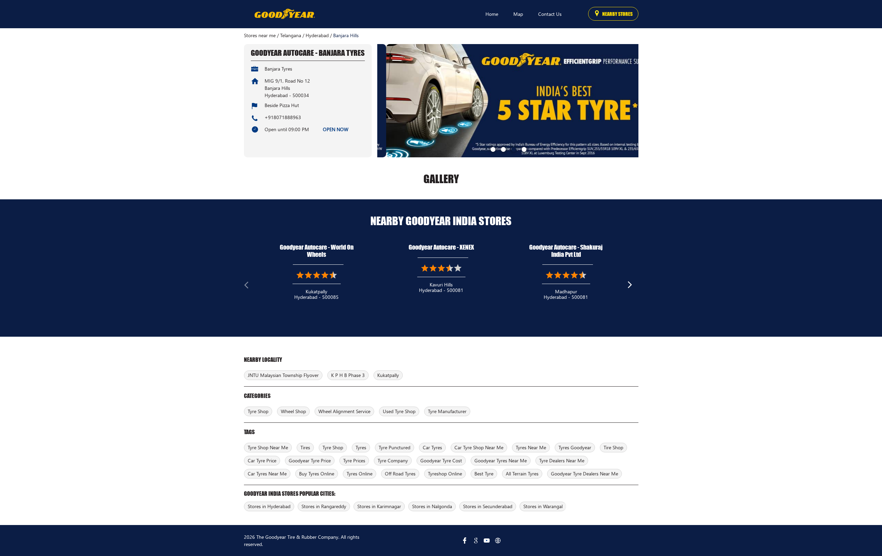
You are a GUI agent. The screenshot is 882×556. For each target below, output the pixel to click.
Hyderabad (317, 35)
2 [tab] (502, 148)
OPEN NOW (335, 129)
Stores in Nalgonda (432, 506)
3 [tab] (513, 148)
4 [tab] (523, 148)
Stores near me (260, 35)
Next (632, 286)
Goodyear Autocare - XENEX (441, 247)
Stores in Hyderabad (269, 506)
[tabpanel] (507, 100)
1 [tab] (492, 148)
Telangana (290, 35)
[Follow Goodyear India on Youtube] (487, 540)
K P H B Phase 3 (348, 375)
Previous (249, 286)
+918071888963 (283, 117)
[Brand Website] (498, 540)
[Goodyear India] (284, 14)
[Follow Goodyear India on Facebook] (465, 540)
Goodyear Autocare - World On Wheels (316, 250)
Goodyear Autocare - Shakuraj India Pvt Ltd (566, 250)
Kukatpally (388, 375)
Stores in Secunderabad (487, 506)
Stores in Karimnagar (379, 506)
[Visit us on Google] (476, 540)
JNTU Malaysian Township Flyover (283, 375)
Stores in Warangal (543, 506)
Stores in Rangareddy (323, 506)
